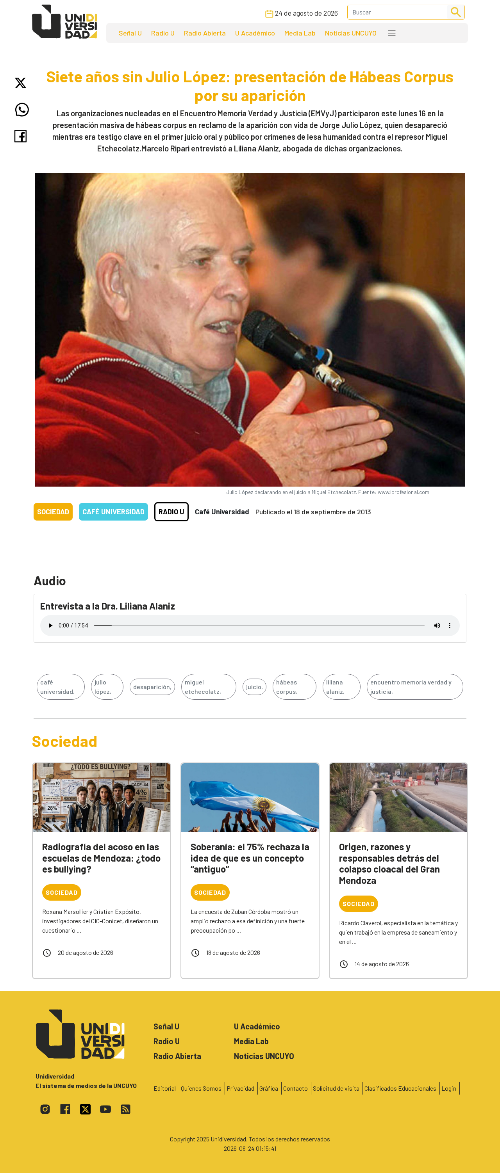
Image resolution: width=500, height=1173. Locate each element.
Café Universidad (113, 511)
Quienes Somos (201, 1088)
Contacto (295, 1088)
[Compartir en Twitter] (22, 83)
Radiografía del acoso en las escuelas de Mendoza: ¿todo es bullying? (101, 858)
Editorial (165, 1088)
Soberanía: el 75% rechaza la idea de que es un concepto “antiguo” (250, 858)
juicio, (254, 686)
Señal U (130, 32)
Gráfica (268, 1088)
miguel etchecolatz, (203, 686)
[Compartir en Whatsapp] (22, 110)
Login (448, 1088)
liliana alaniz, (335, 686)
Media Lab (300, 32)
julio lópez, (103, 686)
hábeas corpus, (286, 686)
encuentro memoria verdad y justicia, (411, 686)
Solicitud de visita (336, 1088)
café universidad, (57, 686)
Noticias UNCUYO (351, 32)
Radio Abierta (205, 32)
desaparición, (152, 686)
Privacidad (240, 1088)
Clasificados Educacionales (400, 1088)
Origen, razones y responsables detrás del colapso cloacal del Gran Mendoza (389, 863)
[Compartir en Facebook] (22, 136)
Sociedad (53, 511)
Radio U (163, 32)
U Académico (255, 32)
